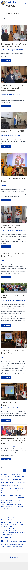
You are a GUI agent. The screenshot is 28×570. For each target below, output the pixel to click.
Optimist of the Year (6, 500)
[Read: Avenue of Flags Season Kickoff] (14, 391)
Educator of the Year (13, 530)
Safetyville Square (14, 506)
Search (2, 467)
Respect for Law (20, 544)
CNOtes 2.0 (12, 483)
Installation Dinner (5, 492)
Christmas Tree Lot (5, 479)
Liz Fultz (23, 532)
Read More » (6, 61)
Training (19, 510)
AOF (2, 517)
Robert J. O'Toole (4, 546)
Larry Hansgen (19, 532)
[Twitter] (13, 557)
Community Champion (16, 526)
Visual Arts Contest (13, 512)
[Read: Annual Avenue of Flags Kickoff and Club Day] (14, 214)
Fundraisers (3, 50)
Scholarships (20, 506)
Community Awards (6, 485)
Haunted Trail (10, 490)
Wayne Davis (19, 548)
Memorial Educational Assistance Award (9, 497)
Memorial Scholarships (18, 537)
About (2, 474)
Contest (21, 49)
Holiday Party (17, 490)
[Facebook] (10, 557)
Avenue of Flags (13, 49)
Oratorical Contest (16, 500)
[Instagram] (15, 557)
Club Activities (14, 479)
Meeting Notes (7, 537)
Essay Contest (20, 488)
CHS (19, 524)
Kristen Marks (13, 532)
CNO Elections (9, 526)
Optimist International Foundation (20, 541)
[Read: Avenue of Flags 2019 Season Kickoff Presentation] (14, 339)
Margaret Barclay (4, 534)
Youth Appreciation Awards (5, 514)
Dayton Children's (13, 528)
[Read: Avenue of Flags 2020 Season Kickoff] (14, 287)
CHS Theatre (22, 524)
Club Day (21, 479)
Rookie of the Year (5, 506)
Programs (15, 502)
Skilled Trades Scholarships (5, 508)
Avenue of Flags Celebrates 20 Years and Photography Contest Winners (13, 87)
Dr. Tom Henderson (5, 530)
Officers (13, 541)
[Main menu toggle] (25, 3)
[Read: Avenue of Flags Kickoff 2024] (14, 120)
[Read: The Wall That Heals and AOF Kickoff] (14, 164)
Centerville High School (6, 519)
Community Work (6, 488)
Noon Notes (6, 541)
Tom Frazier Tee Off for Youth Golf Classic (9, 510)
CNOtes (18, 49)
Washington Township (12, 548)
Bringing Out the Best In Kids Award (8, 476)
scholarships (10, 546)
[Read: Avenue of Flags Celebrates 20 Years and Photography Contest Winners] (14, 74)
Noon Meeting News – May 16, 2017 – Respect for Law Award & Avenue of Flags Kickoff (14, 440)
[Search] (24, 470)
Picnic (12, 502)
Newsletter (21, 498)
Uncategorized (4, 512)
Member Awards (13, 495)
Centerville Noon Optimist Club (11, 522)
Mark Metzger (11, 534)
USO (7, 548)
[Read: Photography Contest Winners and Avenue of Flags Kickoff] (14, 33)
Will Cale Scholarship (5, 549)
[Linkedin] (17, 557)
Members (12, 135)
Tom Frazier (3, 548)
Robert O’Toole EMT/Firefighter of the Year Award (11, 504)
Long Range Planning (4, 495)
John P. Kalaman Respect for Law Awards (18, 492)
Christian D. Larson (20, 476)
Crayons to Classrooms (5, 528)
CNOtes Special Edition (21, 482)
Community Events (14, 485)
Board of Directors (20, 133)
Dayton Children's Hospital (21, 528)
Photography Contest (11, 50)
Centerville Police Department (6, 524)
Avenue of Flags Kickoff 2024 (13, 131)
